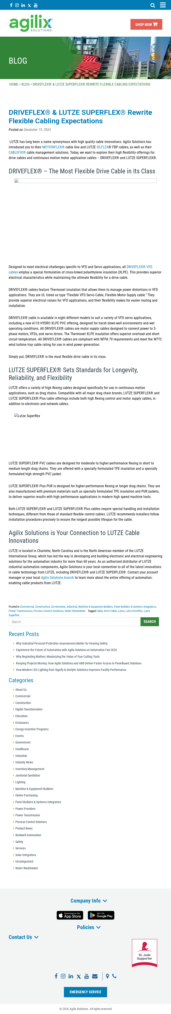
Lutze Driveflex (134, 611)
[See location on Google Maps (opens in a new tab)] (107, 976)
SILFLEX (102, 147)
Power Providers (25, 809)
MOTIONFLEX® (53, 147)
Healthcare (22, 749)
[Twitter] (29, 5)
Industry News (24, 762)
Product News (24, 828)
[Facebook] (11, 5)
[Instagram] (17, 5)
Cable (99, 611)
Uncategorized (24, 861)
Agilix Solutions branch (57, 577)
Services (20, 848)
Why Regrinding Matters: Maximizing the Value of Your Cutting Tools (58, 657)
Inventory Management (29, 769)
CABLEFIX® (17, 152)
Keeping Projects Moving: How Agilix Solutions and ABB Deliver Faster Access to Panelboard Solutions (78, 663)
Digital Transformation (29, 709)
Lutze (121, 611)
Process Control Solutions (48, 611)
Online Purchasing (26, 795)
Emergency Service (85, 992)
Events (19, 736)
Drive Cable (110, 611)
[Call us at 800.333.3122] (114, 976)
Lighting (20, 782)
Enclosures (22, 723)
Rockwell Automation (28, 835)
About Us (20, 690)
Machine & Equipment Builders (95, 606)
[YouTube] (35, 5)
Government (58, 606)
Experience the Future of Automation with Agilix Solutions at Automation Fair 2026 (66, 650)
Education (21, 716)
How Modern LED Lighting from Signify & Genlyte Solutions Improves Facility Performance (71, 670)
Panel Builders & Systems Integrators (135, 606)
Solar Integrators (25, 855)
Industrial (72, 606)
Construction (42, 606)
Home (13, 84)
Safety (19, 842)
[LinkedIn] (23, 5)
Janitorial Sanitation (27, 775)
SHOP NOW (144, 25)
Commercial (27, 606)
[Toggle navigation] (163, 5)
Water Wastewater (75, 611)
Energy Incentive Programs (32, 729)
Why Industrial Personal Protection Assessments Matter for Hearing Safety (62, 643)
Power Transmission (20, 611)
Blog (25, 84)
